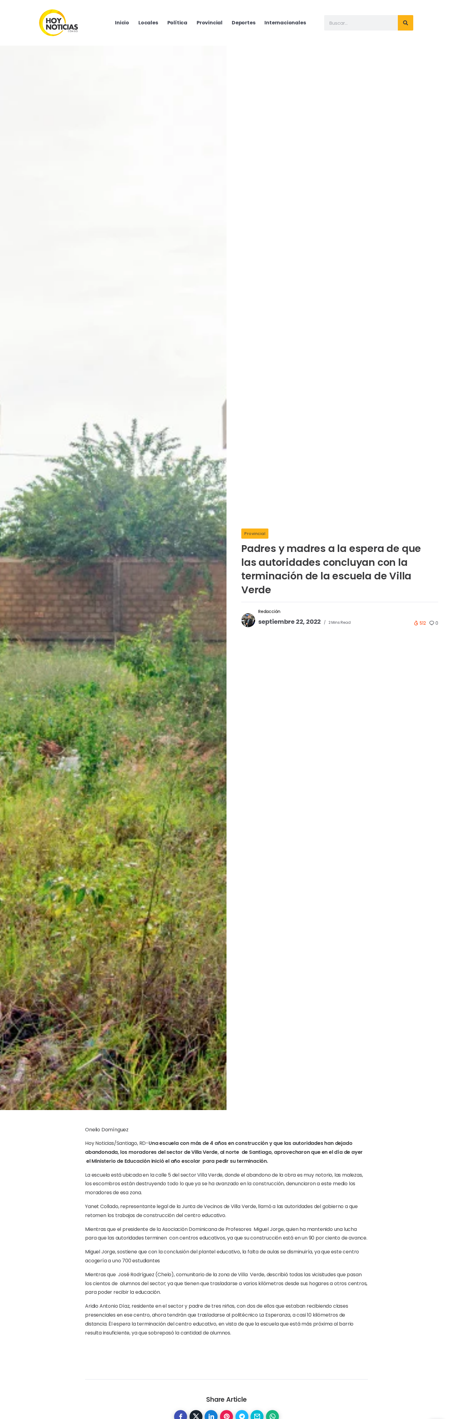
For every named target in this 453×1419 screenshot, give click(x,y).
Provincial (254, 533)
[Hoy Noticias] (59, 22)
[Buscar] (405, 23)
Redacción (269, 611)
